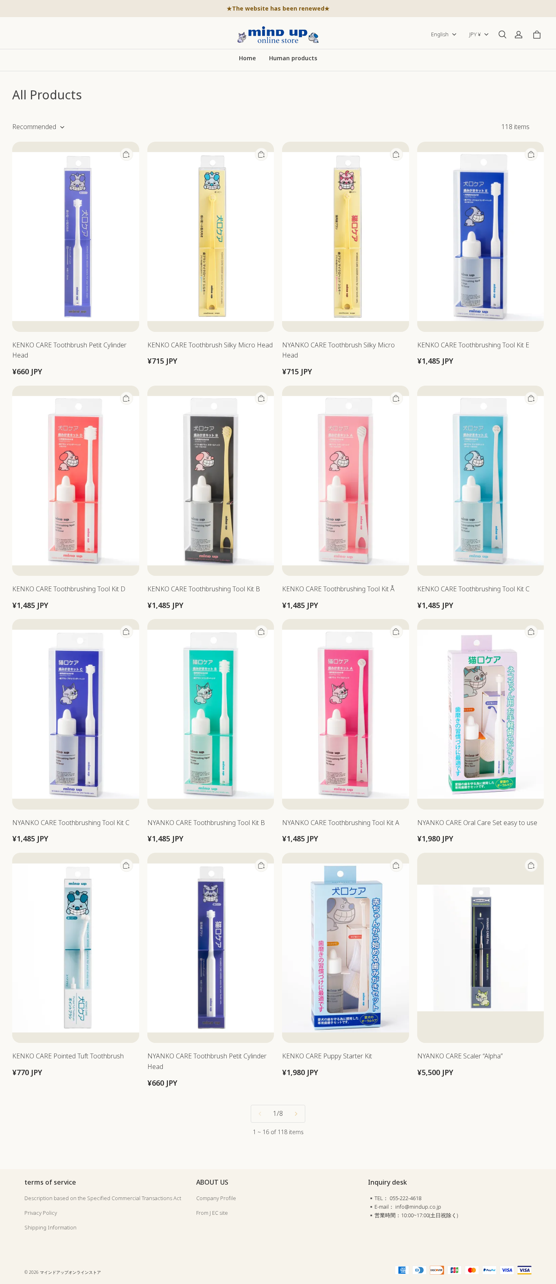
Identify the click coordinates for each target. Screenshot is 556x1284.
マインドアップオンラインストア (70, 1272)
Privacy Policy (40, 1212)
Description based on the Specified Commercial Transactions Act (102, 1198)
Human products (293, 58)
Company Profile (216, 1198)
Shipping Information (50, 1227)
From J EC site (212, 1212)
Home (247, 58)
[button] (502, 34)
